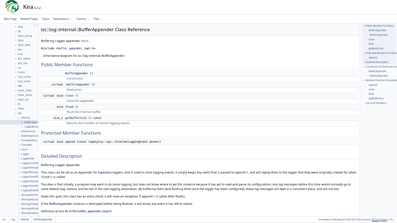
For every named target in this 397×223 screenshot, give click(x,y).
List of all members (375, 103)
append (70, 141)
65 (66, 211)
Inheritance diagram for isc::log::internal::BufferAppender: (84, 56)
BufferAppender (76, 73)
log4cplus (105, 172)
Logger (60, 41)
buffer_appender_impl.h (75, 48)
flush (69, 106)
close (69, 95)
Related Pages (29, 18)
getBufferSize (76, 118)
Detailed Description (376, 62)
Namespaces (61, 18)
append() (241, 172)
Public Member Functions (379, 25)
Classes (81, 18)
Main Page (10, 18)
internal (24, 219)
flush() (47, 177)
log (13, 219)
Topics (46, 18)
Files (96, 18)
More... (86, 41)
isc (4, 219)
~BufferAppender (77, 84)
